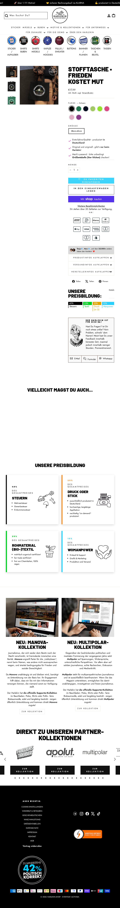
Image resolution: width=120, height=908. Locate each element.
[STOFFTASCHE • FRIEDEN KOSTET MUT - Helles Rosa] (16, 445)
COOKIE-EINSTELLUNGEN (32, 806)
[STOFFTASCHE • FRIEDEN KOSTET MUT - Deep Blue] (16, 442)
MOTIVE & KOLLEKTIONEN (66, 27)
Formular (91, 359)
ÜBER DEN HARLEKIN (82, 32)
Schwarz (72, 109)
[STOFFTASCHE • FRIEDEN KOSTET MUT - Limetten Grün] (24, 442)
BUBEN (42, 27)
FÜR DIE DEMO (56, 32)
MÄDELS (28, 27)
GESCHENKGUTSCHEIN (32, 815)
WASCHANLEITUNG (32, 819)
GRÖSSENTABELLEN (32, 823)
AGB (32, 840)
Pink (107, 109)
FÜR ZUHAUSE (34, 32)
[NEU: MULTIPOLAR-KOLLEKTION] (88, 617)
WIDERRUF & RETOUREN (32, 811)
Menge (72, 165)
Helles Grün (93, 109)
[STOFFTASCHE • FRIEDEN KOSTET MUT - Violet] (20, 445)
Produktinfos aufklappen (91, 257)
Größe (73, 126)
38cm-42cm (76, 131)
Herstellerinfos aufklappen (91, 271)
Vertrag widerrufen (32, 846)
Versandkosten (87, 93)
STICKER (15, 27)
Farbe (76, 103)
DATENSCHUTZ (32, 828)
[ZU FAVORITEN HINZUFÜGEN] (9, 403)
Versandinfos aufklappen (91, 264)
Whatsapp (107, 358)
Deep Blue (86, 109)
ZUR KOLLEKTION (32, 711)
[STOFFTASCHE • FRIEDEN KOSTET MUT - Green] (12, 442)
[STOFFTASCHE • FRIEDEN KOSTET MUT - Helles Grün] (20, 442)
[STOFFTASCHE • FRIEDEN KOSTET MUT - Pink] (28, 442)
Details (111, 290)
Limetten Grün (100, 109)
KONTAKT (32, 836)
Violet (79, 117)
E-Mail (77, 358)
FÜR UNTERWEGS (96, 27)
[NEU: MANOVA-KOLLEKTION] (32, 617)
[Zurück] (5, 759)
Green (79, 109)
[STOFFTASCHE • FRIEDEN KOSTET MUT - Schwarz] (8, 442)
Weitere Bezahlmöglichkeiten (91, 206)
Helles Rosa (72, 117)
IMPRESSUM (32, 832)
